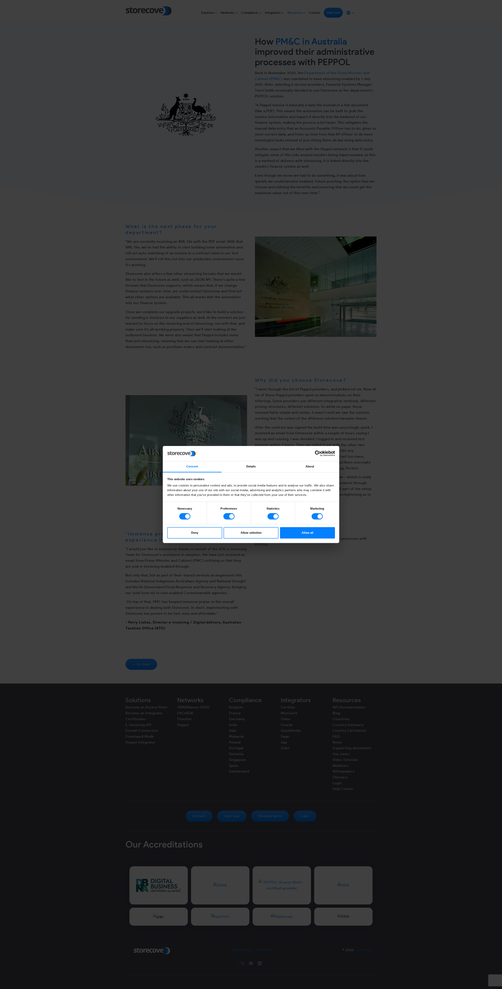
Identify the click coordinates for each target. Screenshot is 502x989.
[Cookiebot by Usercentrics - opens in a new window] (318, 453)
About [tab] (310, 466)
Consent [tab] (192, 466)
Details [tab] (251, 466)
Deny (194, 532)
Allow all (307, 532)
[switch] (229, 516)
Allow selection (251, 532)
